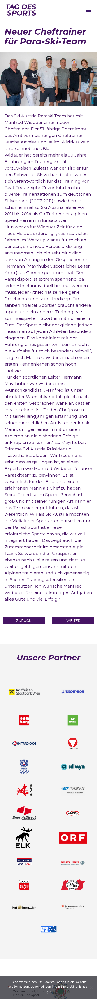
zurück (23, 620)
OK (48, 992)
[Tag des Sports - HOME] (21, 11)
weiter (73, 620)
